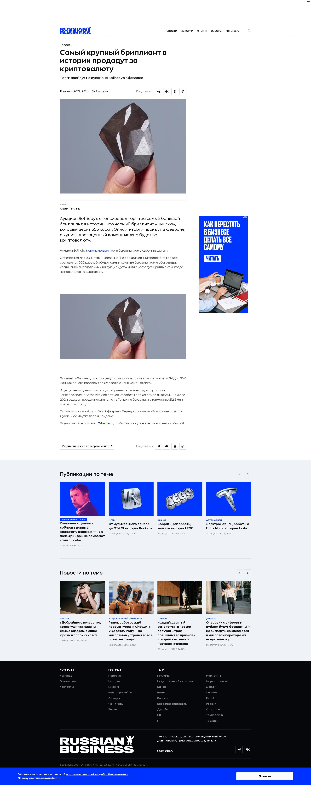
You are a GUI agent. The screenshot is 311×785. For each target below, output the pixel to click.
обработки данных (114, 774)
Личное (211, 692)
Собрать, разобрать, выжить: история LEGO (175, 526)
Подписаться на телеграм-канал (85, 446)
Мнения (202, 31)
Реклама (163, 675)
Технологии (214, 715)
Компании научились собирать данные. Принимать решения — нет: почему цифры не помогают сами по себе (82, 532)
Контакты (67, 687)
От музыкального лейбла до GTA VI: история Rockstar (131, 526)
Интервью (232, 31)
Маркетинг (213, 675)
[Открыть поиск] (249, 31)
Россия (211, 704)
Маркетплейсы (216, 681)
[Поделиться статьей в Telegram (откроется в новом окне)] (158, 91)
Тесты (112, 709)
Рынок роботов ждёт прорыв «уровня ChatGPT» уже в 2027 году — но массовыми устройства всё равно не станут (130, 631)
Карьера (163, 698)
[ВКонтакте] (247, 749)
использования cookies (82, 774)
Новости (171, 31)
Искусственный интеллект (176, 681)
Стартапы (213, 709)
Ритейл (211, 698)
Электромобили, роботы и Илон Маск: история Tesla (227, 526)
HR (159, 715)
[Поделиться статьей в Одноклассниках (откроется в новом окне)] (174, 91)
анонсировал (98, 250)
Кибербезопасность (172, 704)
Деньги (211, 687)
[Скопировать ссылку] (182, 91)
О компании (68, 681)
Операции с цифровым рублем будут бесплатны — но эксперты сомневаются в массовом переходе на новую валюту (228, 631)
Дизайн (162, 709)
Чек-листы (115, 704)
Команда (66, 675)
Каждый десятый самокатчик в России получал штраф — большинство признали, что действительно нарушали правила (176, 633)
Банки (161, 687)
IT (158, 720)
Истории (187, 31)
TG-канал (105, 423)
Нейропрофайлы (120, 692)
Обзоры (216, 31)
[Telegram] (239, 749)
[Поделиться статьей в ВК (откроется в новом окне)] (166, 91)
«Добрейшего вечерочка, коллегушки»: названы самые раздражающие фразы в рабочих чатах (80, 629)
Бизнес (162, 692)
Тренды (211, 720)
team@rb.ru (165, 751)
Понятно (265, 776)
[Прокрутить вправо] (247, 474)
